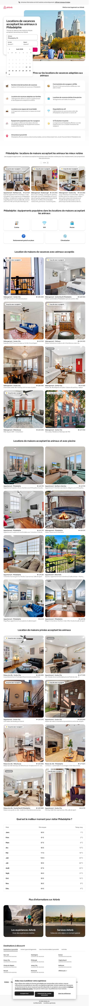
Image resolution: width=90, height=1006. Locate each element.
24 (9, 71)
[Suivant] (47, 162)
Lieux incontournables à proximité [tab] (49, 949)
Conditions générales (49, 1003)
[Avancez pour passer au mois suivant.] (29, 49)
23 (30, 67)
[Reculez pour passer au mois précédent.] (9, 49)
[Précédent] (41, 162)
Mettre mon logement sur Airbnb (73, 7)
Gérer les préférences (64, 993)
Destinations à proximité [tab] (11, 949)
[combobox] (22, 38)
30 (30, 71)
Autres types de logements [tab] (28, 949)
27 (19, 71)
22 (26, 67)
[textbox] (14, 44)
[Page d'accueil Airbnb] (8, 7)
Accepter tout (24, 993)
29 (26, 71)
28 (23, 71)
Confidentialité (37, 1003)
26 (16, 71)
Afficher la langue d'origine (62, 2)
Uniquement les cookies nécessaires (44, 994)
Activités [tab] (64, 949)
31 (9, 74)
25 (12, 71)
